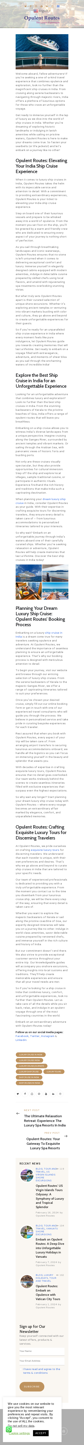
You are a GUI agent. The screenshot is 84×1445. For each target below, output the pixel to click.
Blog (39, 1168)
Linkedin (21, 1040)
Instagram (48, 1036)
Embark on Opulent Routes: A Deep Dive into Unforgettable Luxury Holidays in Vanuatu (50, 1248)
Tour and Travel (46, 1279)
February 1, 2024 (46, 1304)
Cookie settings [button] (19, 1433)
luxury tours (54, 1071)
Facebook (22, 1036)
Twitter (35, 1036)
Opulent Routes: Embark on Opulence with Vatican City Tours (48, 1292)
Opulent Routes (45, 1215)
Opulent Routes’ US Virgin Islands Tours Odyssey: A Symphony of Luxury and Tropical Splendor (50, 1196)
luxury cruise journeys (31, 1066)
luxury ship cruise (29, 1071)
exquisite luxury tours (45, 850)
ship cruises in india (29, 1083)
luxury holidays (44, 1276)
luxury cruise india (29, 1060)
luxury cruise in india (30, 1054)
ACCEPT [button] (40, 1433)
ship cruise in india (29, 1077)
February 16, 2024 (47, 1212)
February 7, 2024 (46, 1262)
